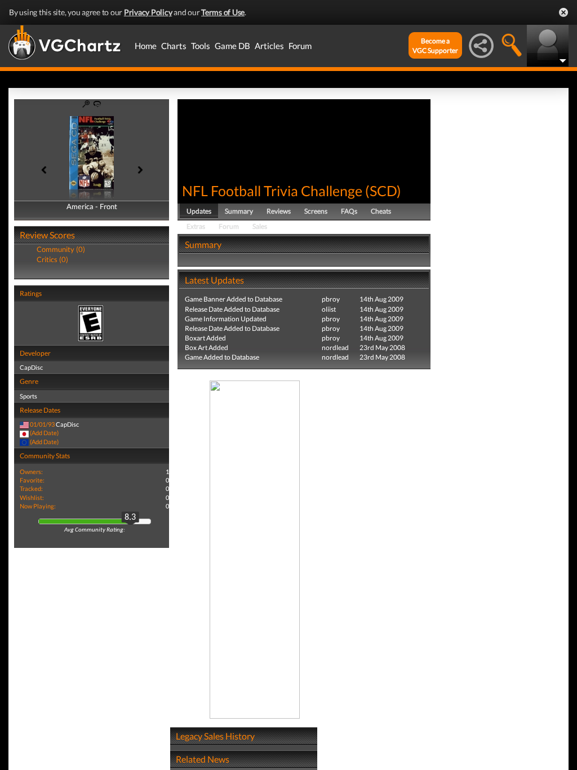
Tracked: (31, 488)
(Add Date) (44, 432)
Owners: (31, 471)
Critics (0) (52, 259)
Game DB (232, 46)
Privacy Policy (148, 12)
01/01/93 (42, 424)
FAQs (349, 211)
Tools (200, 46)
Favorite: (32, 480)
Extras (196, 226)
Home (146, 46)
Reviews (279, 211)
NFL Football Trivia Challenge (272, 190)
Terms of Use (223, 12)
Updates (199, 211)
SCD (383, 190)
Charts (174, 46)
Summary (239, 211)
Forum (300, 46)
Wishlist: (32, 497)
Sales (259, 226)
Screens (315, 211)
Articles (269, 46)
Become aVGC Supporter (435, 46)
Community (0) (61, 249)
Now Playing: (38, 506)
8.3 (130, 517)
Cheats (381, 211)
